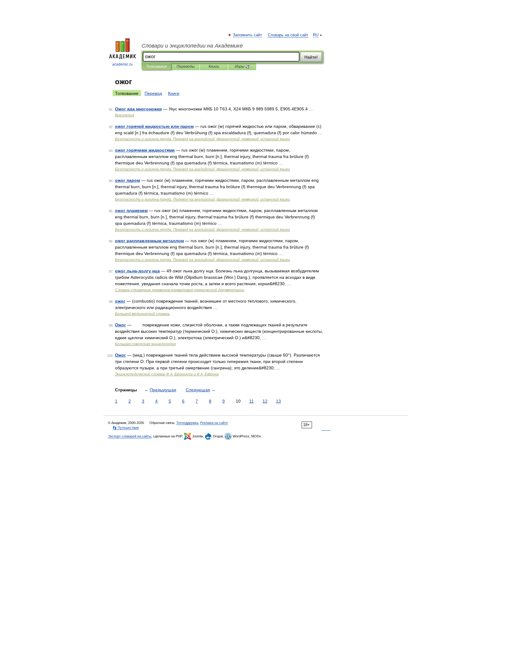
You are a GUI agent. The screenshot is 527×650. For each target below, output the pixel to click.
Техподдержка (187, 423)
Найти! (311, 57)
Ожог (120, 324)
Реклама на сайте (214, 423)
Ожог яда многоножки (138, 108)
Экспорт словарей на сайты (129, 436)
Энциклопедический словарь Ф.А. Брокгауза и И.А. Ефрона (167, 374)
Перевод (153, 93)
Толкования (156, 66)
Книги (214, 66)
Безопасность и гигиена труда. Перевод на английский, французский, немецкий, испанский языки (202, 139)
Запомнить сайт (247, 35)
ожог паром (127, 180)
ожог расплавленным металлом (149, 240)
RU (315, 35)
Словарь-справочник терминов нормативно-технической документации (179, 290)
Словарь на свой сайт (288, 35)
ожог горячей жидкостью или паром (154, 126)
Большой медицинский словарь (142, 314)
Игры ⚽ (242, 66)
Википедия (124, 115)
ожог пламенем (131, 210)
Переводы (186, 66)
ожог (120, 301)
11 (251, 401)
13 (278, 401)
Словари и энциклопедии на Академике (192, 46)
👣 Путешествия (126, 427)
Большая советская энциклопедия (145, 344)
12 (265, 401)
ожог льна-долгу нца (137, 270)
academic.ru (122, 64)
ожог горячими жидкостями (145, 150)
